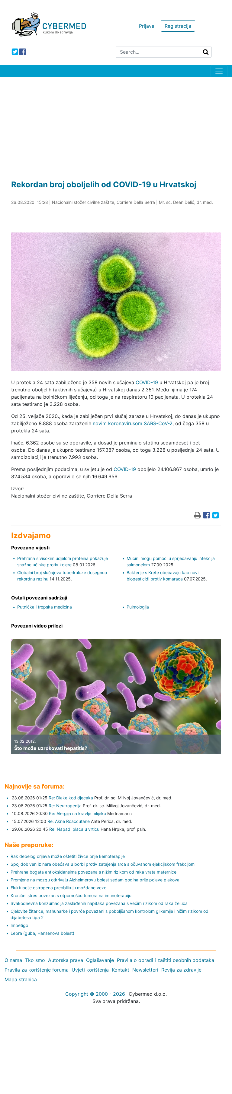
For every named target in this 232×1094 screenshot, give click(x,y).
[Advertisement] (116, 122)
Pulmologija (138, 606)
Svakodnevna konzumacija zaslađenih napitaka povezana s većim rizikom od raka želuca (99, 903)
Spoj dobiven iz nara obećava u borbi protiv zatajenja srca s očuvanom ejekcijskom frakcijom (103, 864)
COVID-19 (147, 382)
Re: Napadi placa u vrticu (74, 829)
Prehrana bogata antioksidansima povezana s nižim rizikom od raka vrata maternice (93, 871)
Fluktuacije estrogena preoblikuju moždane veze (58, 887)
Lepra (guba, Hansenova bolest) (42, 933)
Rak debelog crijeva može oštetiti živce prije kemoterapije (68, 856)
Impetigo (19, 925)
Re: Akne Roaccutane (68, 821)
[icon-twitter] (15, 51)
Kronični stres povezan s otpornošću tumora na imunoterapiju (71, 895)
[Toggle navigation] (219, 71)
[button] (15, 701)
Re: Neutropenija (65, 805)
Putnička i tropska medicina (44, 606)
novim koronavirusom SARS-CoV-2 (132, 423)
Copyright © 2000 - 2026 (95, 994)
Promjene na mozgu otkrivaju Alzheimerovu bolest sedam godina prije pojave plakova (95, 879)
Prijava (146, 26)
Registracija (178, 26)
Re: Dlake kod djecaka (71, 797)
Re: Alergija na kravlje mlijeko (77, 813)
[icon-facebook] (22, 51)
